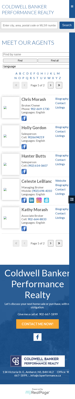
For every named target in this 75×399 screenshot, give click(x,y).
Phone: (26, 108)
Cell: (24, 137)
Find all (55, 60)
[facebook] (37, 337)
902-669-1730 (40, 108)
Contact (60, 103)
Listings (60, 107)
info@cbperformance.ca (45, 375)
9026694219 (36, 137)
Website (60, 180)
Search (67, 25)
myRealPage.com (37, 392)
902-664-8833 (37, 219)
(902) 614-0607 (38, 165)
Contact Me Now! (37, 324)
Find (20, 60)
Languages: (28, 112)
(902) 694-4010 (42, 190)
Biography (61, 98)
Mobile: (26, 190)
